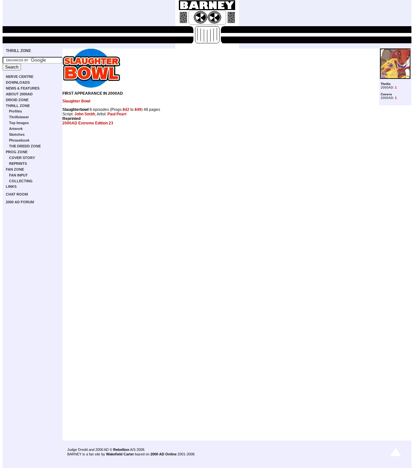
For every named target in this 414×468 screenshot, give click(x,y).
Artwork (16, 129)
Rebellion (121, 450)
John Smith (84, 114)
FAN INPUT (18, 175)
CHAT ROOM (17, 194)
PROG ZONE (16, 152)
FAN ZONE (15, 169)
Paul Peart (116, 114)
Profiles (15, 111)
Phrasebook (19, 140)
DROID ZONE (17, 100)
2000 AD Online (163, 454)
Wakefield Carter (120, 454)
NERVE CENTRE (19, 77)
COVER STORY (22, 158)
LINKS (11, 186)
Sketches (17, 134)
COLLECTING (21, 181)
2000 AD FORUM (20, 202)
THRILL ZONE (18, 50)
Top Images (19, 123)
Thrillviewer (19, 117)
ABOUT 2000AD (19, 94)
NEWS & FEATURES (22, 88)
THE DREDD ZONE (25, 146)
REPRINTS (18, 163)
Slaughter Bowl (76, 101)
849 (138, 109)
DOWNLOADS (18, 82)
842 (126, 109)
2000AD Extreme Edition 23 (87, 123)
